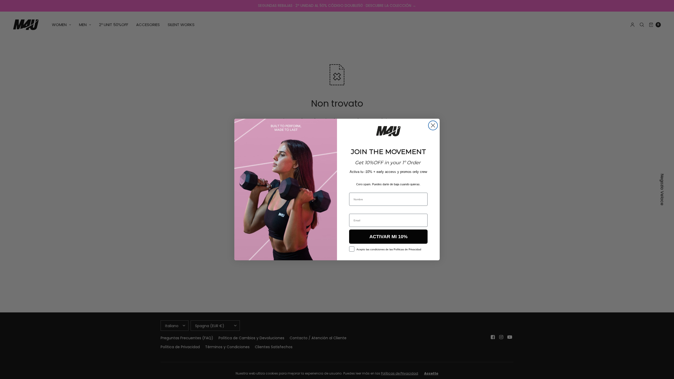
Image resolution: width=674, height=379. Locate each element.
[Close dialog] (433, 125)
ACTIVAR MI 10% (388, 236)
